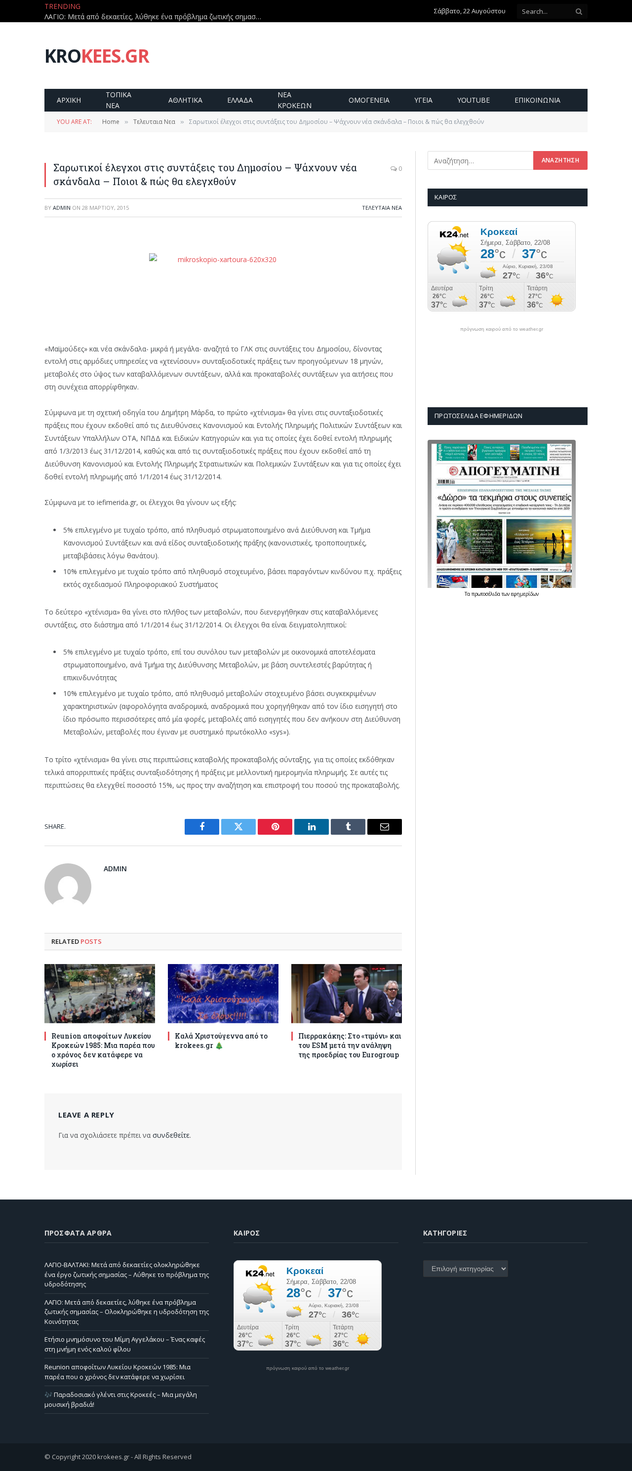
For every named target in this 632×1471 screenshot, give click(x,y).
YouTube (473, 100)
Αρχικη (69, 100)
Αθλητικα (185, 100)
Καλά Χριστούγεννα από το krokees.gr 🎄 (221, 1040)
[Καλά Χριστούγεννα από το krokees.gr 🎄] (223, 993)
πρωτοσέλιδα (487, 593)
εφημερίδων (525, 593)
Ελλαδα (240, 100)
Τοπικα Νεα (118, 100)
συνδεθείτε (171, 1135)
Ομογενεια (369, 100)
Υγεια (423, 100)
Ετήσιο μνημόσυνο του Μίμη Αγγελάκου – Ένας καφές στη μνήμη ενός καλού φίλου (124, 1344)
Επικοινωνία (537, 100)
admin (62, 207)
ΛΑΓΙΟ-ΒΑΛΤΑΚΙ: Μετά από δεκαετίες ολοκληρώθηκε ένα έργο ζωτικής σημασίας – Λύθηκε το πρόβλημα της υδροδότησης (126, 1274)
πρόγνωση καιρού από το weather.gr (501, 329)
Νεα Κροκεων (294, 100)
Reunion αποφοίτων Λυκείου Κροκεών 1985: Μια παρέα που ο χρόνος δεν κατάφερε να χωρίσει (103, 1050)
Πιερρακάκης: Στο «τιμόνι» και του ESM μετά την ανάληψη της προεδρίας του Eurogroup (349, 1045)
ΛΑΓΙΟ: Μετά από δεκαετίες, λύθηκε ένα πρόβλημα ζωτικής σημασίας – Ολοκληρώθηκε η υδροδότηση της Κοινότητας (155, 16)
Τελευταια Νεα (382, 207)
